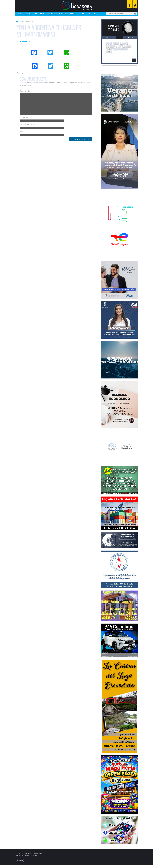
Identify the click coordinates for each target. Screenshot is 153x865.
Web (22, 131)
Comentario (25, 91)
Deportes (92, 14)
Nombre (24, 117)
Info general (40, 14)
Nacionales (28, 14)
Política (73, 14)
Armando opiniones (113, 28)
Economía (82, 14)
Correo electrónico (29, 124)
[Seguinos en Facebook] (129, 4)
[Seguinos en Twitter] (135, 4)
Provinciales (52, 14)
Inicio (19, 14)
